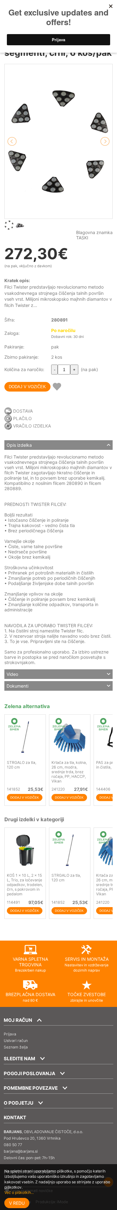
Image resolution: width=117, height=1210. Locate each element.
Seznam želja (16, 1047)
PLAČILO (22, 418)
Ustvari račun (16, 1040)
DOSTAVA (23, 411)
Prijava (10, 1034)
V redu (17, 1203)
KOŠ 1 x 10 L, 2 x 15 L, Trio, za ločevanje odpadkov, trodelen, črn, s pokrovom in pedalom (25, 884)
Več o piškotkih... (19, 1192)
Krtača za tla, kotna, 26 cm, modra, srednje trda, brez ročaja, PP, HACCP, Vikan (69, 771)
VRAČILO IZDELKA (32, 425)
